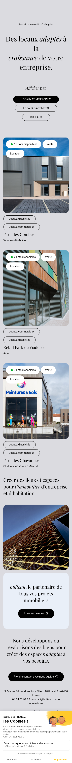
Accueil (22, 24)
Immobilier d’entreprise (41, 24)
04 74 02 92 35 (21, 699)
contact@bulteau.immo (46, 699)
